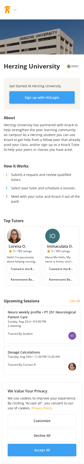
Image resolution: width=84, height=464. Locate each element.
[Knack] (7, 9)
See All (75, 301)
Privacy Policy (42, 408)
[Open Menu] (15, 9)
